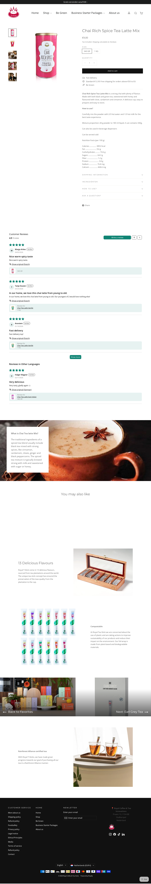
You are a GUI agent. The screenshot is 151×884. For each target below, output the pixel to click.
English (60, 865)
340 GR (87, 51)
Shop (46, 13)
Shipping (96, 42)
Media (10, 842)
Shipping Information (95, 175)
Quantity (87, 58)
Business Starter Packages (87, 13)
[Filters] (134, 238)
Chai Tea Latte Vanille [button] (25, 308)
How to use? (89, 189)
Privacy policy (13, 829)
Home (35, 13)
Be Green (61, 13)
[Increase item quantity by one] (94, 63)
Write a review (117, 237)
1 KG (96, 51)
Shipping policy (14, 817)
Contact (11, 854)
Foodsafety (12, 825)
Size (84, 47)
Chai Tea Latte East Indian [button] (26, 397)
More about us (14, 813)
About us (114, 13)
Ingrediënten (90, 182)
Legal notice (13, 833)
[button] (12, 271)
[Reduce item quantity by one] (85, 63)
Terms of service (15, 846)
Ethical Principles (15, 837)
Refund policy (13, 821)
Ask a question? (91, 196)
